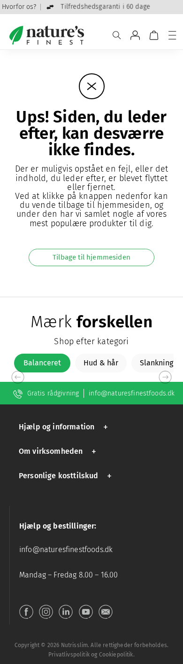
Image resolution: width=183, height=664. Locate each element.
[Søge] (117, 35)
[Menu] (172, 35)
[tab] (42, 363)
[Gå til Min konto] (135, 35)
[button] (65, 427)
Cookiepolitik (116, 654)
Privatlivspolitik (69, 654)
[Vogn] (154, 35)
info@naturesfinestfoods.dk (132, 393)
